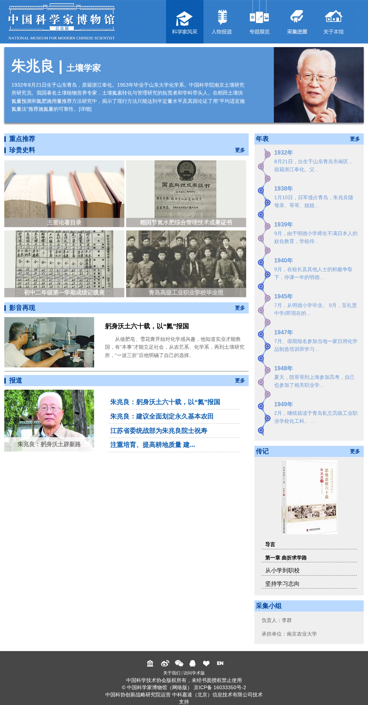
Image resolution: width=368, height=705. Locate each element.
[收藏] (207, 663)
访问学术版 (194, 673)
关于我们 (171, 673)
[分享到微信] (179, 663)
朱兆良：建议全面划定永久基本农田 (162, 416)
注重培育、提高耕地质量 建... (152, 444)
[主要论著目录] (65, 193)
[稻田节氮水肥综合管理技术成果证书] (187, 193)
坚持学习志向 (282, 584)
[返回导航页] (151, 663)
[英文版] (221, 663)
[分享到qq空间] (193, 663)
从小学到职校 (282, 570)
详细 (85, 109)
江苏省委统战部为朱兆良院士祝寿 (158, 430)
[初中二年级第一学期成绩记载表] (65, 263)
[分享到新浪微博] (165, 663)
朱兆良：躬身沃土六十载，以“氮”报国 (165, 402)
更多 (240, 150)
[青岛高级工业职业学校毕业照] (187, 263)
